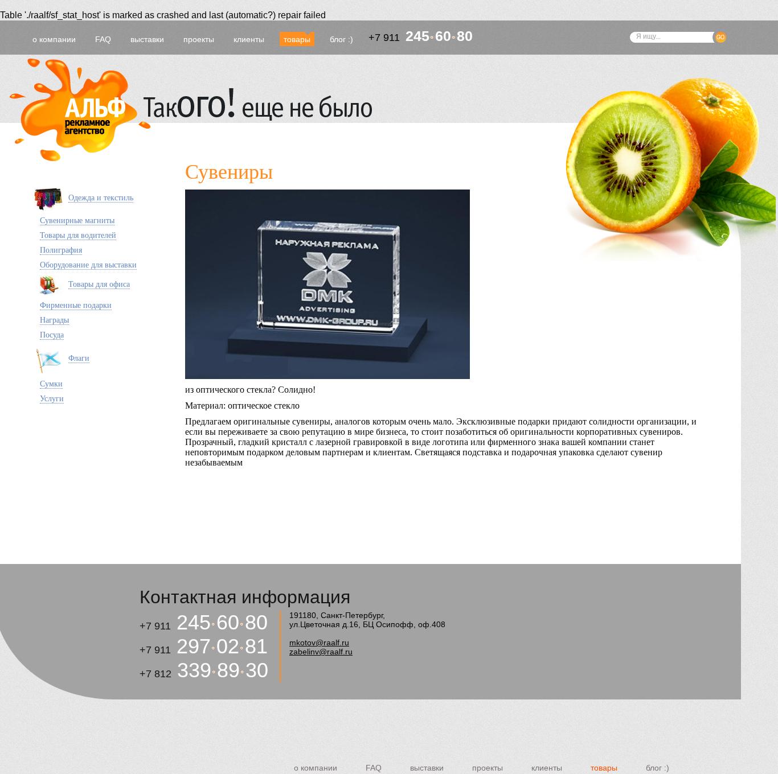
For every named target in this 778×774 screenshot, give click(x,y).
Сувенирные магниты (77, 220)
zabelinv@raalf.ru (321, 651)
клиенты (249, 39)
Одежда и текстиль (100, 198)
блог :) (341, 39)
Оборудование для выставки (88, 265)
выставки (147, 39)
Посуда (52, 335)
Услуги (52, 398)
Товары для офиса (99, 284)
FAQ (103, 39)
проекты (198, 39)
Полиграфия (61, 250)
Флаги (78, 358)
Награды (54, 320)
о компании (54, 39)
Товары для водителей (78, 235)
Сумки (51, 384)
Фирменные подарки (76, 305)
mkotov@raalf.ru (319, 642)
